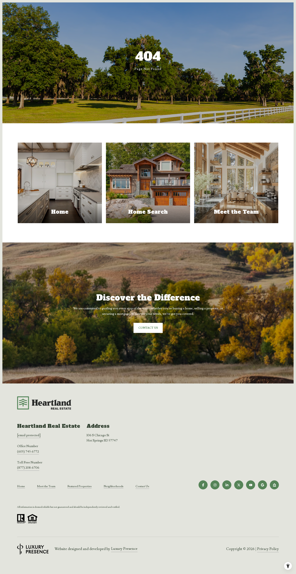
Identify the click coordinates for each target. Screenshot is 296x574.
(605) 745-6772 (28, 452)
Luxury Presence (124, 548)
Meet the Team (46, 486)
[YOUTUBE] (250, 484)
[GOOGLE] (262, 484)
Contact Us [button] (148, 328)
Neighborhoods (113, 486)
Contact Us (142, 486)
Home (21, 486)
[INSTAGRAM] (214, 484)
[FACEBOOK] (203, 484)
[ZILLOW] (274, 484)
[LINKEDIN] (226, 484)
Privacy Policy (268, 549)
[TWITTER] (238, 484)
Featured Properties (79, 486)
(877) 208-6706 (28, 468)
